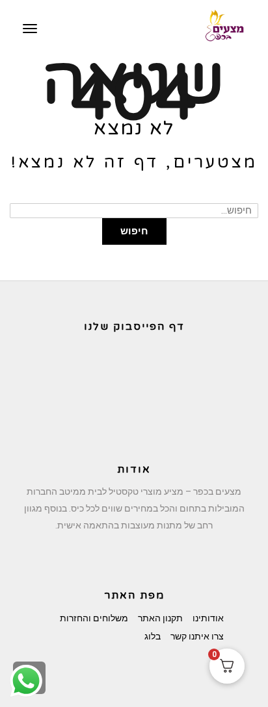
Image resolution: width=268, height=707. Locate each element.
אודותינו (208, 618)
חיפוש (134, 231)
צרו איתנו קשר (197, 636)
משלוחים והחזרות (94, 618)
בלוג (152, 636)
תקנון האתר (160, 618)
